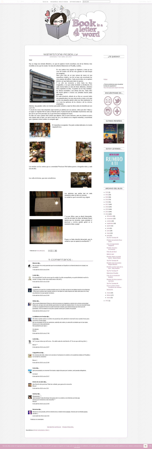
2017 (107, 204)
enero (109, 297)
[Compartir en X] (54, 251)
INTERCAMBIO (75, 1)
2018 (107, 202)
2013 (107, 214)
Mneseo (35, 263)
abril (108, 235)
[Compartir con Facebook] (56, 251)
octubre (109, 221)
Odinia (35, 301)
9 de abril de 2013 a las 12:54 (41, 404)
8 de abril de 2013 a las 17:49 (41, 333)
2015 (107, 209)
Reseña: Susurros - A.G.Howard (112, 248)
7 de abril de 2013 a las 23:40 (41, 269)
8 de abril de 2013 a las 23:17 (41, 376)
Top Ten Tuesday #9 (112, 237)
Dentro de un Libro (38, 382)
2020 (107, 197)
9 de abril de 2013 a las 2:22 (41, 388)
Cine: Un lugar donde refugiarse (113, 244)
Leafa (34, 339)
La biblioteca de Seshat (40, 316)
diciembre (110, 216)
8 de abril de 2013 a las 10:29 (41, 281)
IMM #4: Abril (110, 254)
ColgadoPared (37, 352)
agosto (109, 226)
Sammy (35, 394)
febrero (109, 295)
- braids (35, 287)
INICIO (45, 1)
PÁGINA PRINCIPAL (68, 427)
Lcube (35, 275)
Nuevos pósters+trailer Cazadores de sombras (114, 286)
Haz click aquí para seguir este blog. (114, 87)
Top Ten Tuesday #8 (112, 260)
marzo (109, 293)
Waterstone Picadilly (112, 273)
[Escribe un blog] (51, 251)
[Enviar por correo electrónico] (49, 251)
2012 (107, 300)
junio (108, 230)
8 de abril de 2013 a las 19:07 (41, 347)
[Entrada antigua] (26, 427)
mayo (108, 233)
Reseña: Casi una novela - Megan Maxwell (114, 263)
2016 (107, 207)
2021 (107, 194)
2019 (107, 199)
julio (108, 228)
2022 (107, 192)
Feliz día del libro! (112, 252)
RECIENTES (50, 427)
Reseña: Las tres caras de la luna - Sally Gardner (115, 267)
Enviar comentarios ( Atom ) (41, 430)
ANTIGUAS (58, 427)
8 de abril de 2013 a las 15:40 (41, 295)
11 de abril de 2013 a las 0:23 (41, 416)
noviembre (110, 218)
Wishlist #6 (110, 289)
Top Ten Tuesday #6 (112, 283)
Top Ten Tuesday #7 (112, 271)
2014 (107, 211)
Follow (105, 79)
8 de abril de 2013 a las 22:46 (41, 362)
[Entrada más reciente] (94, 427)
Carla (34, 368)
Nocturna (35, 409)
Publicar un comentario (37, 419)
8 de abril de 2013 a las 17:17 (41, 311)
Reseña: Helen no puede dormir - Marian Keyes (114, 257)
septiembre (110, 223)
